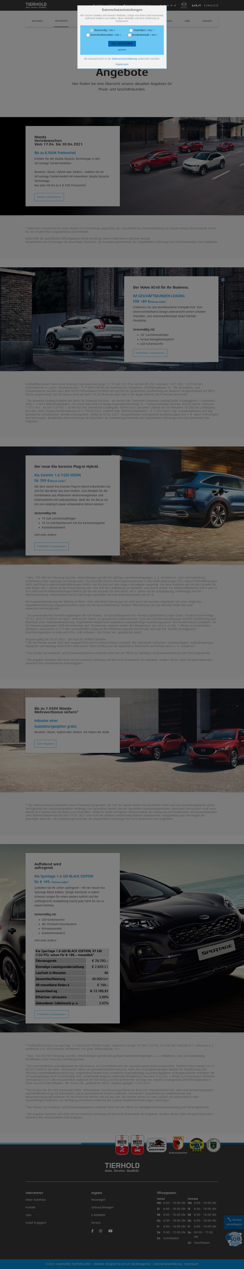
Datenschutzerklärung (124, 58)
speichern (122, 50)
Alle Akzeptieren (122, 43)
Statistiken (140, 30)
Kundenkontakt (140, 35)
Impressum (122, 64)
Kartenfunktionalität (102, 35)
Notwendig (100, 30)
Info (111, 30)
